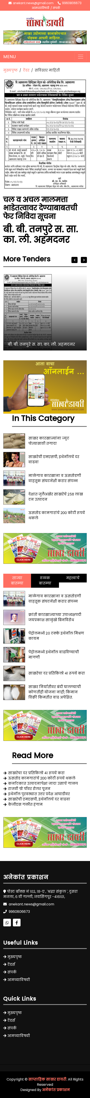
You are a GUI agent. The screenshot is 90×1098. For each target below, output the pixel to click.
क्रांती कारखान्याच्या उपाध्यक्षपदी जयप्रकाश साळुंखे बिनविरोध (54, 617)
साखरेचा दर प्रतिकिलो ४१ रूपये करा (56, 673)
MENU (9, 57)
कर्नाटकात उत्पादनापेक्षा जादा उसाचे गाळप (43, 783)
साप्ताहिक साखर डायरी (47, 1079)
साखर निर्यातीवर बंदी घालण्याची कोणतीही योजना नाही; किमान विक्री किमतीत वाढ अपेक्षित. (54, 692)
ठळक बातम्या (45, 580)
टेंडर (26, 70)
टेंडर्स (11, 964)
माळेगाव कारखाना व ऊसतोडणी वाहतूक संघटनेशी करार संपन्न (54, 478)
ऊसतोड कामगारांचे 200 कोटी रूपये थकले (41, 778)
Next (84, 260)
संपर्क (56, 8)
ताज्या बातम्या (17, 580)
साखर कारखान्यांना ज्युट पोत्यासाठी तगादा (48, 441)
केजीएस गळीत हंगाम (25, 804)
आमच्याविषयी (40, 8)
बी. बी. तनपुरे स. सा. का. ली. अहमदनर (41, 344)
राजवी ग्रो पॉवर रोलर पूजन (29, 788)
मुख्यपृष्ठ (10, 70)
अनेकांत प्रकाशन (56, 1089)
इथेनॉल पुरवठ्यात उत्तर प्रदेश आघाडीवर (39, 793)
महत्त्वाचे (73, 577)
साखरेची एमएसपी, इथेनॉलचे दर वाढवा (39, 799)
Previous (74, 260)
